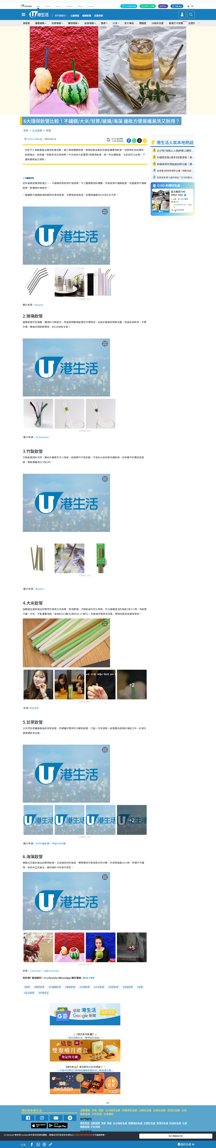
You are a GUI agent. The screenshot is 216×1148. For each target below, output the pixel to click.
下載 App (178, 6)
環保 (27, 986)
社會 (184, 1110)
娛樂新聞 (86, 16)
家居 (48, 130)
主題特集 (193, 23)
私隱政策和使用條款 (83, 1134)
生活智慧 (29, 992)
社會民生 (44, 992)
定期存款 (98, 16)
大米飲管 (99, 986)
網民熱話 (84, 1123)
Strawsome (42, 437)
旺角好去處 (173, 1110)
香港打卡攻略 (176, 23)
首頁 (25, 130)
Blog (80, 6)
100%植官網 (42, 843)
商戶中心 (163, 6)
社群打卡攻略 (149, 6)
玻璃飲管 (70, 986)
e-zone (91, 6)
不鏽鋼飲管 (55, 986)
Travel (47, 6)
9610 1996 (88, 978)
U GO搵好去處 (130, 6)
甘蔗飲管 (114, 986)
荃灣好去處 (159, 1110)
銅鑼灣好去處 (129, 1110)
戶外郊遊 (97, 1114)
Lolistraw (35, 970)
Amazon (39, 304)
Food (58, 6)
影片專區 (129, 23)
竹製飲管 (85, 986)
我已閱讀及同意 (176, 1135)
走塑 (140, 986)
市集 (94, 1110)
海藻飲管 (128, 986)
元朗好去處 (145, 1110)
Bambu (40, 589)
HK (38, 6)
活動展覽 (85, 1110)
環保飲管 (39, 986)
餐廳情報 (85, 1114)
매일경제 (34, 708)
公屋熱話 (74, 16)
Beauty (69, 6)
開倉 (101, 1110)
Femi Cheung (35, 139)
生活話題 (37, 130)
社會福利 (109, 1114)
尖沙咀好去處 (112, 1110)
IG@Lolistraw (51, 970)
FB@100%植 (59, 843)
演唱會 (26, 23)
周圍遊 (142, 23)
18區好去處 (157, 23)
